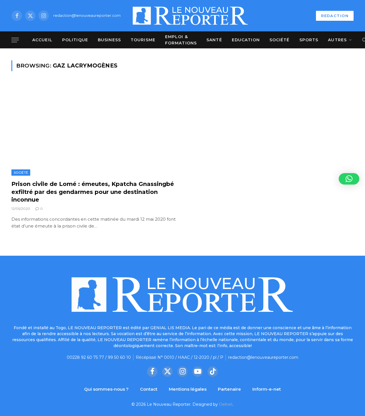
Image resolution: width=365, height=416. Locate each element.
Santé (214, 39)
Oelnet (226, 404)
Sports (309, 39)
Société (279, 39)
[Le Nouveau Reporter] (190, 15)
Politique (75, 39)
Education (246, 39)
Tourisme (143, 39)
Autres (337, 39)
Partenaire (229, 389)
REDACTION (334, 15)
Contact (148, 389)
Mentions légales (187, 389)
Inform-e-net (266, 389)
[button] (349, 179)
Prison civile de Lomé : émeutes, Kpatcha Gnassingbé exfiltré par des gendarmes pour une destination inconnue (92, 192)
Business (109, 39)
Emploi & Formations (181, 40)
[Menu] (15, 40)
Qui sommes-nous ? (106, 389)
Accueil (42, 39)
